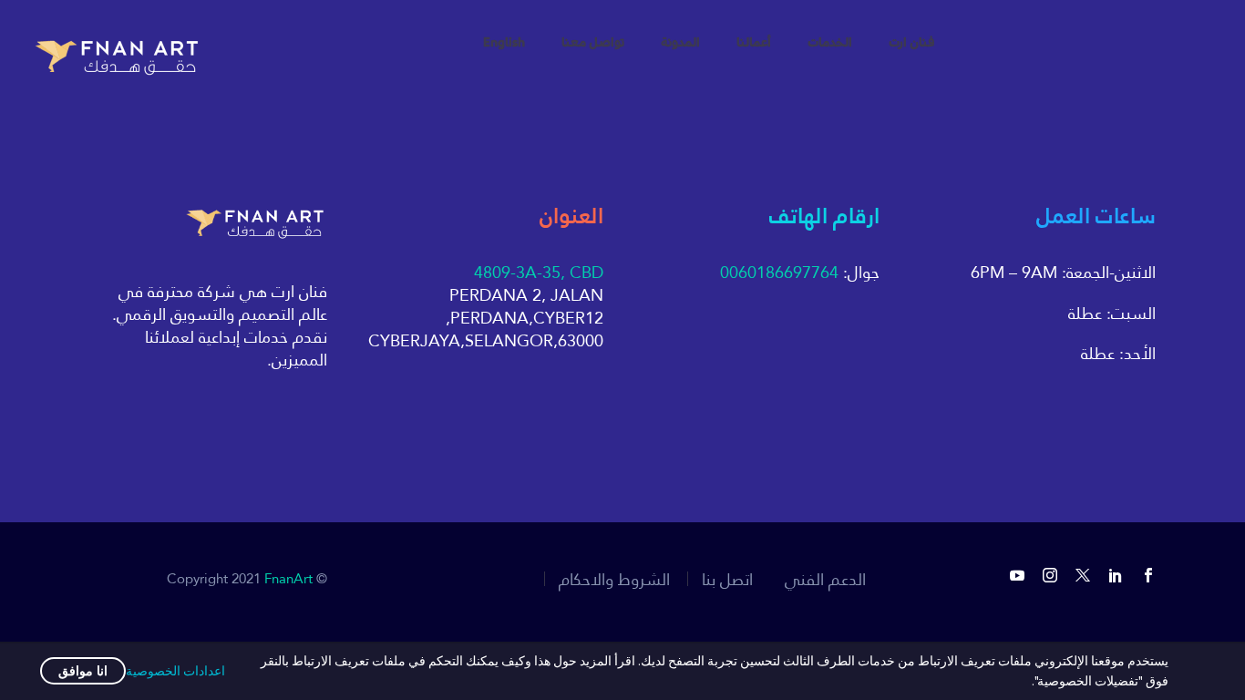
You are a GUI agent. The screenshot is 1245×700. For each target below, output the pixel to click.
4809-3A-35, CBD (538, 272)
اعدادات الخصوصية (175, 671)
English (504, 42)
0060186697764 (779, 272)
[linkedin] (1115, 575)
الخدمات (830, 42)
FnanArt (288, 578)
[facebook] (1148, 575)
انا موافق (83, 671)
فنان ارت (912, 42)
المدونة (680, 42)
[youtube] (1017, 575)
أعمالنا (753, 42)
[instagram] (1050, 575)
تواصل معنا (592, 42)
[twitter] (1082, 575)
